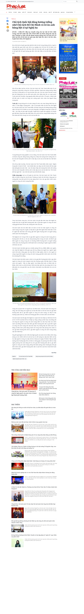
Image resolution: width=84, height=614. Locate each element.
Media (19, 12)
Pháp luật (35, 12)
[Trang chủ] (6, 12)
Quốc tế (24, 12)
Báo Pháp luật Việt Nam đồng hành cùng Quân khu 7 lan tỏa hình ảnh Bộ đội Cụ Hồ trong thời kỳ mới (47, 382)
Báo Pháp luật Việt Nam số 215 (67, 105)
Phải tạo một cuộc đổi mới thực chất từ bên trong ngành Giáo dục (29, 422)
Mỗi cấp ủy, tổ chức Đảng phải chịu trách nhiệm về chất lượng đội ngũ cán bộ (47, 399)
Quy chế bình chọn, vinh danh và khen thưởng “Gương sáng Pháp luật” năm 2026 (67, 39)
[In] (8, 30)
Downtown (71, 120)
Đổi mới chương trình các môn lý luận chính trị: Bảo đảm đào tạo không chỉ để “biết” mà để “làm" (47, 375)
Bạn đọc (63, 12)
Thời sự (10, 12)
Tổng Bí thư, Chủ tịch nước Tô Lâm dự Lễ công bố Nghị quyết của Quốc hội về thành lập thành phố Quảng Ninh (24, 393)
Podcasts (29, 12)
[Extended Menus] (74, 12)
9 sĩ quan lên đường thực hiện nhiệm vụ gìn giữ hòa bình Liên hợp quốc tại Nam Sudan (48, 388)
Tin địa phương (69, 12)
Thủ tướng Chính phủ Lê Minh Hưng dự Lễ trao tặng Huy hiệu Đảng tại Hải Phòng (33, 435)
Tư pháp (15, 12)
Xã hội (40, 12)
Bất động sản (56, 12)
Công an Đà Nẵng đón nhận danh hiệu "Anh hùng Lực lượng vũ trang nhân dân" (33, 461)
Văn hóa (45, 12)
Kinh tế (50, 12)
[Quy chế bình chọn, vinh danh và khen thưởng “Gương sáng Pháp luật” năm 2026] (68, 31)
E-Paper (62, 78)
